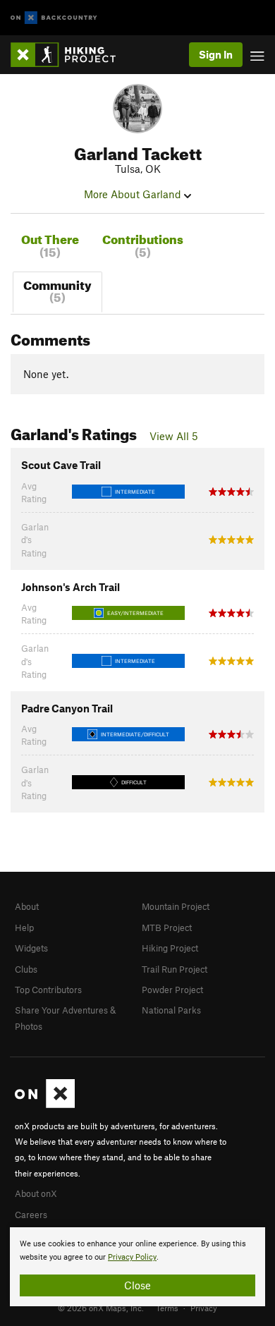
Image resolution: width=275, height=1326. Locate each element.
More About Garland (134, 194)
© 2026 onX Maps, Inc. (101, 1308)
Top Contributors (48, 989)
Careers (31, 1214)
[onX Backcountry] (54, 18)
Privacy (203, 1308)
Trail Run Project (174, 969)
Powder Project (172, 989)
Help (24, 927)
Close (137, 1285)
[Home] (70, 54)
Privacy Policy (132, 1257)
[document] (137, 1266)
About (27, 906)
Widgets (31, 948)
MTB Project (167, 927)
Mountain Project (175, 906)
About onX (36, 1193)
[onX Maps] (45, 1104)
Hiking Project (170, 948)
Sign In (216, 54)
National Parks (171, 1010)
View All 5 (173, 436)
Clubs (26, 969)
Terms (167, 1308)
